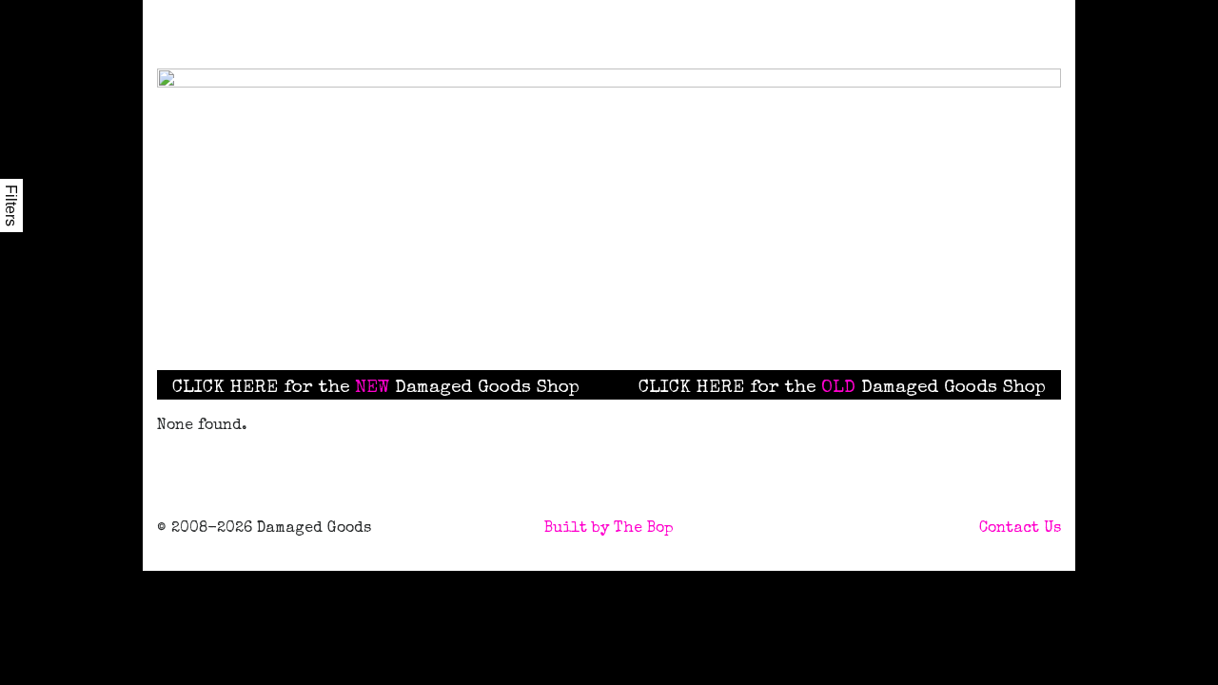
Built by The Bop (609, 529)
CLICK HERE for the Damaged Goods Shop (376, 388)
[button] (707, 319)
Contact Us (1020, 529)
